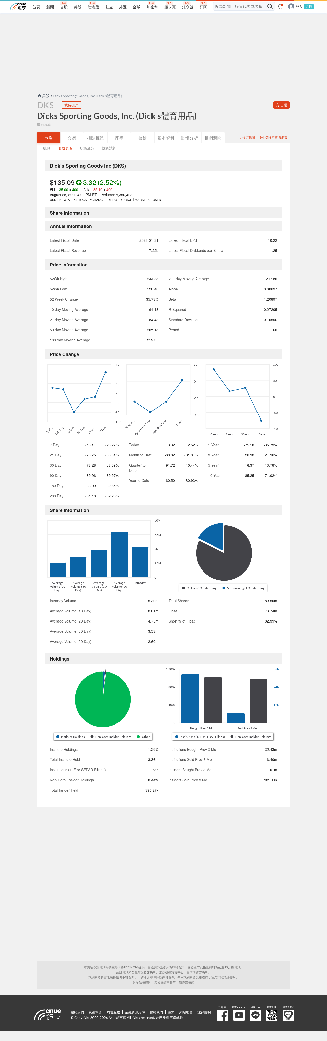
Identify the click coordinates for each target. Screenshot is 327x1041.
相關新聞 (213, 137)
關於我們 (77, 1012)
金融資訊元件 (135, 1012)
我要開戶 (71, 105)
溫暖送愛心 (288, 1015)
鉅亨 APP (271, 1015)
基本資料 (166, 137)
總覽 (46, 148)
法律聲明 (204, 1012)
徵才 (171, 1012)
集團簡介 (95, 1012)
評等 (119, 137)
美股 (45, 96)
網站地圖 (186, 1012)
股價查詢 (87, 148)
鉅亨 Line (255, 1015)
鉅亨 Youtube (239, 1015)
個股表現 (65, 148)
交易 (72, 137)
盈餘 (142, 137)
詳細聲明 (229, 977)
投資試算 (109, 148)
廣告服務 (113, 1012)
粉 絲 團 (222, 1015)
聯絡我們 (156, 1012)
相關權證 (95, 137)
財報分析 (189, 137)
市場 (48, 137)
